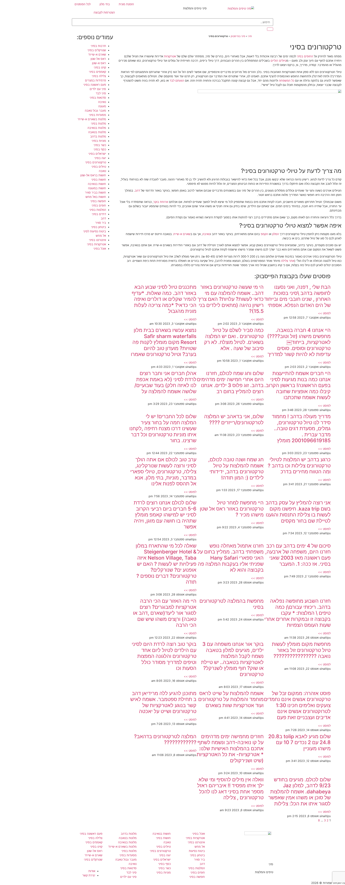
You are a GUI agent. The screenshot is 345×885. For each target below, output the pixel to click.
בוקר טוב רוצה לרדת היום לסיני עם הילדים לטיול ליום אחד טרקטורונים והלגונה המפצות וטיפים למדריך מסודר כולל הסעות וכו (164, 656)
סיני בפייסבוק (238, 36)
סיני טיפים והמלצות (195, 8)
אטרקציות (170, 56)
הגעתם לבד (177, 80)
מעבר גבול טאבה (95, 110)
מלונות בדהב (98, 136)
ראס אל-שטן (98, 59)
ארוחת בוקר (160, 202)
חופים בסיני (99, 205)
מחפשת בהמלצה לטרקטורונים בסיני (231, 604)
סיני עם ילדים (98, 89)
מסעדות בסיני (97, 115)
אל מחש (101, 235)
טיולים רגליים (278, 60)
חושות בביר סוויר (95, 192)
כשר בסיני (100, 145)
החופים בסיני (305, 56)
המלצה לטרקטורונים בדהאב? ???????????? (165, 739)
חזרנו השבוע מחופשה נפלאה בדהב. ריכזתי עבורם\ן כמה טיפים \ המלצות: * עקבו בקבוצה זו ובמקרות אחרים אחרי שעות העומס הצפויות (297, 613)
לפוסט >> (324, 313)
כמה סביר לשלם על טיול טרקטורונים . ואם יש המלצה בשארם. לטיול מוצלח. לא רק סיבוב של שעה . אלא (234, 339)
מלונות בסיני (98, 123)
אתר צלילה (287, 261)
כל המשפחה (286, 80)
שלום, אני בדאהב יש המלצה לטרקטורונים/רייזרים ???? (234, 419)
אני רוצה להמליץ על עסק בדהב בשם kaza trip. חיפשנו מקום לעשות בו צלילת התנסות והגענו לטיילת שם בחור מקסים (298, 512)
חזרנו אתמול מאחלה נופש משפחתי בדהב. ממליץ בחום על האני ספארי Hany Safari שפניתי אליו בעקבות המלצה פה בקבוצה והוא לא (230, 558)
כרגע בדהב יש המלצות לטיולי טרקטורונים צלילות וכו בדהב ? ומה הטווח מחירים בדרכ (299, 465)
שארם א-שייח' (97, 54)
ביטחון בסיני (98, 227)
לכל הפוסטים (83, 4)
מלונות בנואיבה (97, 128)
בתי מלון (105, 4)
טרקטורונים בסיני (95, 162)
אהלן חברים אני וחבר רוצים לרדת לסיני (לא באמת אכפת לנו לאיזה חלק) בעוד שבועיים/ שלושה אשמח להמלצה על (165, 382)
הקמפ (264, 234)
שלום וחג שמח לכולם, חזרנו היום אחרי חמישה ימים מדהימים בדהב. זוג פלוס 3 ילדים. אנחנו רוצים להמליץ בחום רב (230, 382)
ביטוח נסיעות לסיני (94, 231)
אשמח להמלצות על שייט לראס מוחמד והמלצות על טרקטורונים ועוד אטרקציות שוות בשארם (231, 699)
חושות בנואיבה (97, 184)
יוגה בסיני (100, 158)
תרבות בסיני (98, 46)
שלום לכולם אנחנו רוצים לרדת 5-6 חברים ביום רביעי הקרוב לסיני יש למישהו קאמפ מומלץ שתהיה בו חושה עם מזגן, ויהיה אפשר (165, 515)
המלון (275, 234)
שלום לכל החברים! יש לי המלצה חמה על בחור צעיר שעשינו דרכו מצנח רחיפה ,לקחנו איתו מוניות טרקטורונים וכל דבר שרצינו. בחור (162, 428)
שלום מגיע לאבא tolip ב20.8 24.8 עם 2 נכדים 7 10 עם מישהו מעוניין (299, 742)
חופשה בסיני (98, 201)
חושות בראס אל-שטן (93, 175)
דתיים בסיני (99, 214)
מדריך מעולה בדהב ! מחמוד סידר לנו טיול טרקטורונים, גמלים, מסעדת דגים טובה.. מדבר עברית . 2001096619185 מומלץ (301, 428)
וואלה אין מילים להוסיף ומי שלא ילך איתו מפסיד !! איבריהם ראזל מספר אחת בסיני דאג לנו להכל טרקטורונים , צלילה (230, 788)
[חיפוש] (270, 29)
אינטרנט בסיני (97, 240)
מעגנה (102, 106)
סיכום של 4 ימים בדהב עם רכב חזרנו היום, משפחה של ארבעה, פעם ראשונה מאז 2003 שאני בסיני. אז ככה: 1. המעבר (298, 555)
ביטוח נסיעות (197, 851)
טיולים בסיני (98, 166)
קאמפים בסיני (97, 71)
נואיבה (206, 234)
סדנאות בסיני (98, 97)
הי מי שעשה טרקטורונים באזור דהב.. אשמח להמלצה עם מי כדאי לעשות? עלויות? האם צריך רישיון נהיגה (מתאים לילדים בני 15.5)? (230, 299)
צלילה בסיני (99, 76)
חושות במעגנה (97, 188)
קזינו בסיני (100, 67)
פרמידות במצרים (95, 80)
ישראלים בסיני (97, 153)
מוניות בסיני (99, 140)
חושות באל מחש (96, 197)
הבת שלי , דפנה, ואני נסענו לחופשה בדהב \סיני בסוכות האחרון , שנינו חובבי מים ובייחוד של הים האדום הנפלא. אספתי (297, 296)
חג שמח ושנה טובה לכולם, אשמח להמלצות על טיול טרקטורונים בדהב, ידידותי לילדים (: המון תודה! (236, 468)
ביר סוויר (100, 222)
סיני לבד (101, 93)
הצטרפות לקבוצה (104, 12)
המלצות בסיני (97, 210)
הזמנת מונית (126, 4)
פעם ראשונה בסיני (94, 84)
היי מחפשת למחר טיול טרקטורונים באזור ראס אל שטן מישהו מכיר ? (232, 509)
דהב (137, 190)
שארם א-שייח (181, 234)
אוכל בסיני (99, 248)
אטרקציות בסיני (96, 244)
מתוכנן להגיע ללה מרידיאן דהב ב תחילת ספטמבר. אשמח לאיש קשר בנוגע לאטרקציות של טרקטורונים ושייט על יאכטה (163, 702)
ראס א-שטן (99, 63)
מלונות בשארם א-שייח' (92, 119)
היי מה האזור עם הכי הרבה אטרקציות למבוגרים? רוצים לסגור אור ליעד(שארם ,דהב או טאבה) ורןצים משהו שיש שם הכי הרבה (164, 613)
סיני (250, 36)
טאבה (102, 171)
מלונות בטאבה (97, 132)
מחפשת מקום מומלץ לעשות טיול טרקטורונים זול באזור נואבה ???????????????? (301, 650)
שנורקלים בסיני (97, 50)
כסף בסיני (100, 149)
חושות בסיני (98, 179)
